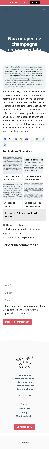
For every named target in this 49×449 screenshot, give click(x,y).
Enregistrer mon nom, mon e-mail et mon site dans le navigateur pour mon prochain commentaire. (25, 310)
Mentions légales (24, 416)
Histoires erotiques (15, 225)
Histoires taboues (24, 389)
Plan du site (24, 408)
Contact (24, 404)
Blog (24, 412)
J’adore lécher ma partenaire (20, 237)
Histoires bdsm (24, 375)
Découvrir (35, 2)
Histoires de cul (24, 382)
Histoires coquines (24, 378)
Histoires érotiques (24, 385)
